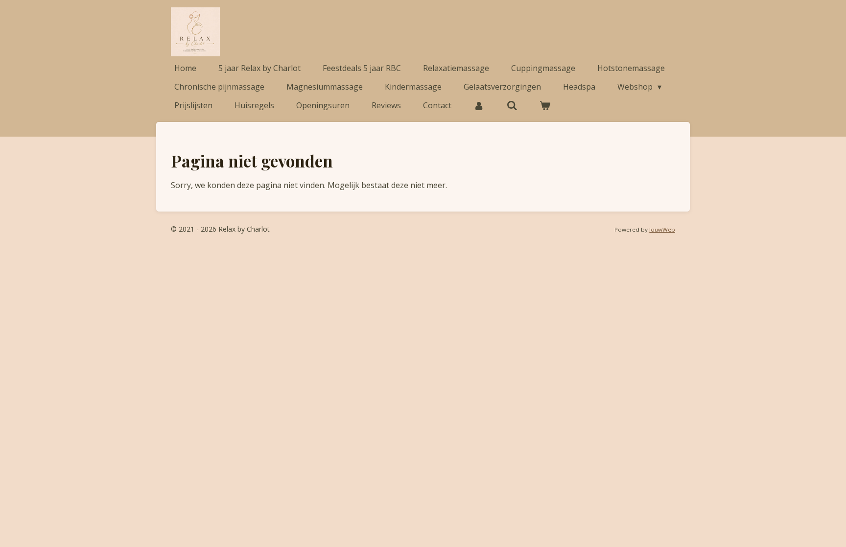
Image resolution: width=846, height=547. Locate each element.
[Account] (479, 105)
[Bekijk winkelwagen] (545, 105)
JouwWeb (662, 229)
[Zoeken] (511, 105)
